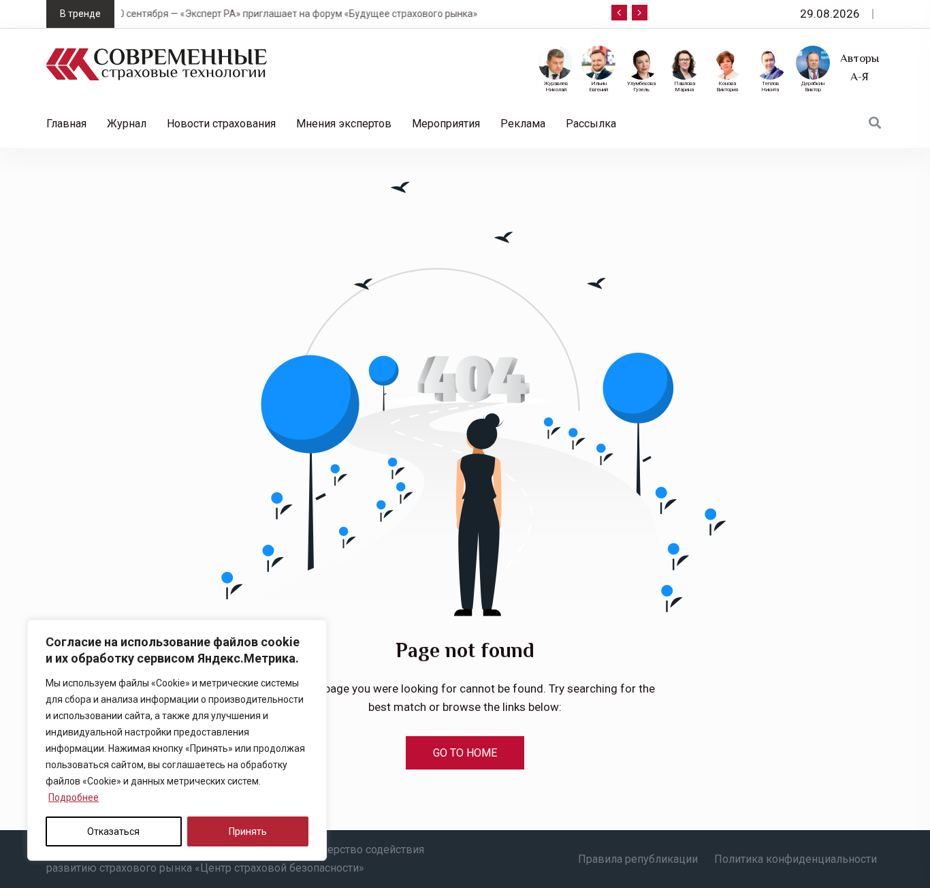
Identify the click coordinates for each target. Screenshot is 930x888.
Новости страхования (221, 123)
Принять (248, 831)
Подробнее (73, 797)
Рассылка (591, 123)
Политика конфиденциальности (795, 859)
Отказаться (113, 831)
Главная (66, 123)
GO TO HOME (465, 752)
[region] (177, 740)
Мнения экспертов (343, 123)
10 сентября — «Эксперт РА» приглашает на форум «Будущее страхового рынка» (230, 13)
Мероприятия (446, 123)
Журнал (126, 123)
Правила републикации (638, 859)
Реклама (522, 123)
